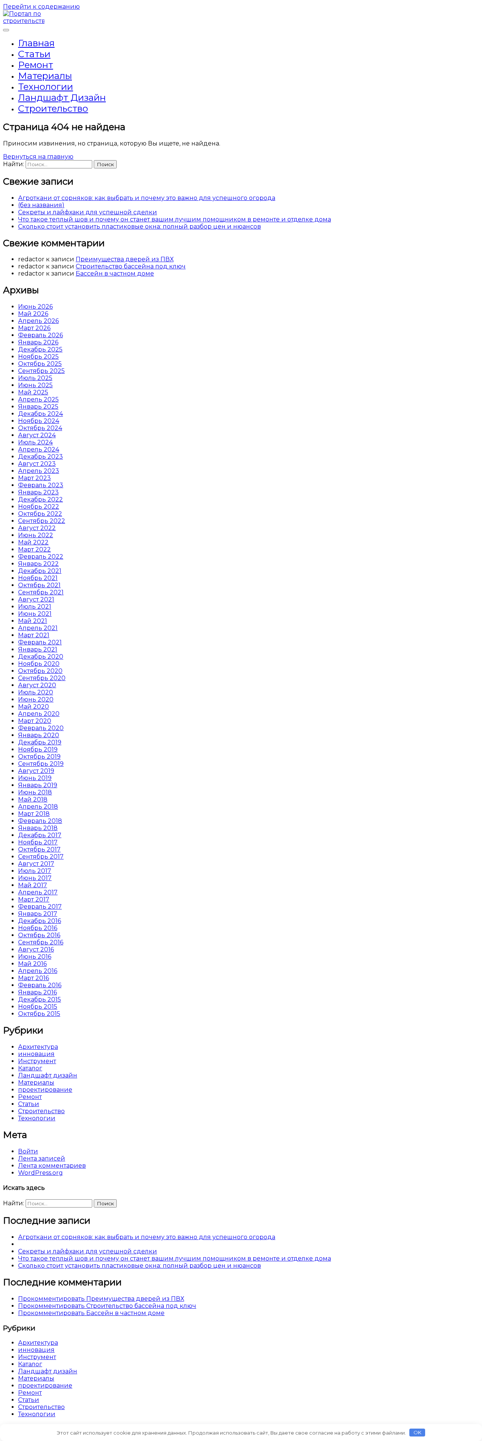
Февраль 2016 (39, 985)
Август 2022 (37, 528)
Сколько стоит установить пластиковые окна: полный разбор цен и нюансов (139, 226)
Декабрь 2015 (39, 999)
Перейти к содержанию (41, 6)
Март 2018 (34, 813)
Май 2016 (32, 963)
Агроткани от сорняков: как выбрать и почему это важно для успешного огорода (146, 198)
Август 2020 (37, 685)
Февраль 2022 (40, 556)
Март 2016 (33, 978)
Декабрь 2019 (39, 742)
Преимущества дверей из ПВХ (125, 259)
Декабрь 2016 (39, 920)
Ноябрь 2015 (37, 1006)
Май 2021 (32, 620)
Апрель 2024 (38, 449)
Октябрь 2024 (40, 428)
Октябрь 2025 (40, 363)
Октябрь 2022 (40, 513)
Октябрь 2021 (39, 585)
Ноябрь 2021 (38, 578)
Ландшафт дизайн (62, 97)
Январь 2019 (37, 785)
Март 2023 (34, 478)
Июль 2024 (35, 442)
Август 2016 (36, 949)
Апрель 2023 (38, 470)
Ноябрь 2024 (38, 420)
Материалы (45, 75)
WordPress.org (40, 1172)
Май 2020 (33, 706)
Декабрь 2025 (40, 349)
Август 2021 (36, 599)
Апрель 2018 (38, 806)
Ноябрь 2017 (38, 842)
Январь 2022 (38, 563)
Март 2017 (33, 899)
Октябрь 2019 (39, 756)
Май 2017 (32, 885)
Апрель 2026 (38, 320)
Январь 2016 (37, 992)
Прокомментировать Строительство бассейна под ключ (107, 1305)
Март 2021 (33, 635)
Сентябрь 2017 (41, 856)
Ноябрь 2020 (38, 663)
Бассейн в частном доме (115, 273)
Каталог (30, 1068)
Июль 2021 (34, 606)
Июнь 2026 (35, 306)
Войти (28, 1151)
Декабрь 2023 (40, 456)
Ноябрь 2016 (37, 928)
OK (417, 1432)
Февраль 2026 (40, 335)
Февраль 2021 (40, 642)
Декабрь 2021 (39, 570)
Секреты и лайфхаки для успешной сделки (87, 212)
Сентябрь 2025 (41, 370)
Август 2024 (37, 435)
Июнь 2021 (35, 613)
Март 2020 (34, 720)
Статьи (34, 53)
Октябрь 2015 (39, 1013)
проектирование (45, 1089)
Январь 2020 (38, 735)
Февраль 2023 (40, 485)
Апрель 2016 (37, 970)
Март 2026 (34, 328)
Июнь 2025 (35, 385)
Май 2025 (33, 392)
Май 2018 (32, 799)
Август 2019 (36, 770)
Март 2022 (34, 549)
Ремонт (35, 64)
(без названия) (41, 205)
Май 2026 (33, 313)
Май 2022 (33, 542)
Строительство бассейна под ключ (131, 266)
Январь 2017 (37, 913)
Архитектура (38, 1046)
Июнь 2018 (35, 792)
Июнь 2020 (35, 699)
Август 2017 (36, 863)
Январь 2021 (37, 649)
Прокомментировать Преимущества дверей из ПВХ (101, 1298)
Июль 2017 (34, 870)
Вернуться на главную (38, 156)
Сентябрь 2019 (41, 763)
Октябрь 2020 (40, 670)
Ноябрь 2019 (38, 749)
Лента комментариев (52, 1165)
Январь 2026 (38, 342)
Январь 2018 (38, 828)
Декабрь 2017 (39, 835)
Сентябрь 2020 (42, 678)
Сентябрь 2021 (41, 592)
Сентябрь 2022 (41, 520)
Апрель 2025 (38, 399)
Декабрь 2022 (40, 499)
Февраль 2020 (41, 728)
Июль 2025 (35, 378)
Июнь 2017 (35, 878)
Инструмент (37, 1061)
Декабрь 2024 (40, 413)
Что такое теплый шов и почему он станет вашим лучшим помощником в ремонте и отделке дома (174, 219)
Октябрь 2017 (39, 849)
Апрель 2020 (38, 713)
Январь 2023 (38, 492)
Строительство (53, 108)
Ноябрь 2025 (38, 356)
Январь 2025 (38, 406)
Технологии (45, 86)
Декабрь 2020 (40, 656)
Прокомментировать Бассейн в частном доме (91, 1313)
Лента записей (41, 1158)
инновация (36, 1054)
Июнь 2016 (34, 956)
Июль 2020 (35, 692)
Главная (36, 43)
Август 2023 (37, 463)
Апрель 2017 (38, 892)
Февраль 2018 (40, 820)
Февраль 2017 (40, 906)
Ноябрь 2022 (38, 506)
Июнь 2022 (35, 535)
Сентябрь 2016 (40, 942)
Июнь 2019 (35, 778)
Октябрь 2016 (39, 935)
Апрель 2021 (38, 628)
